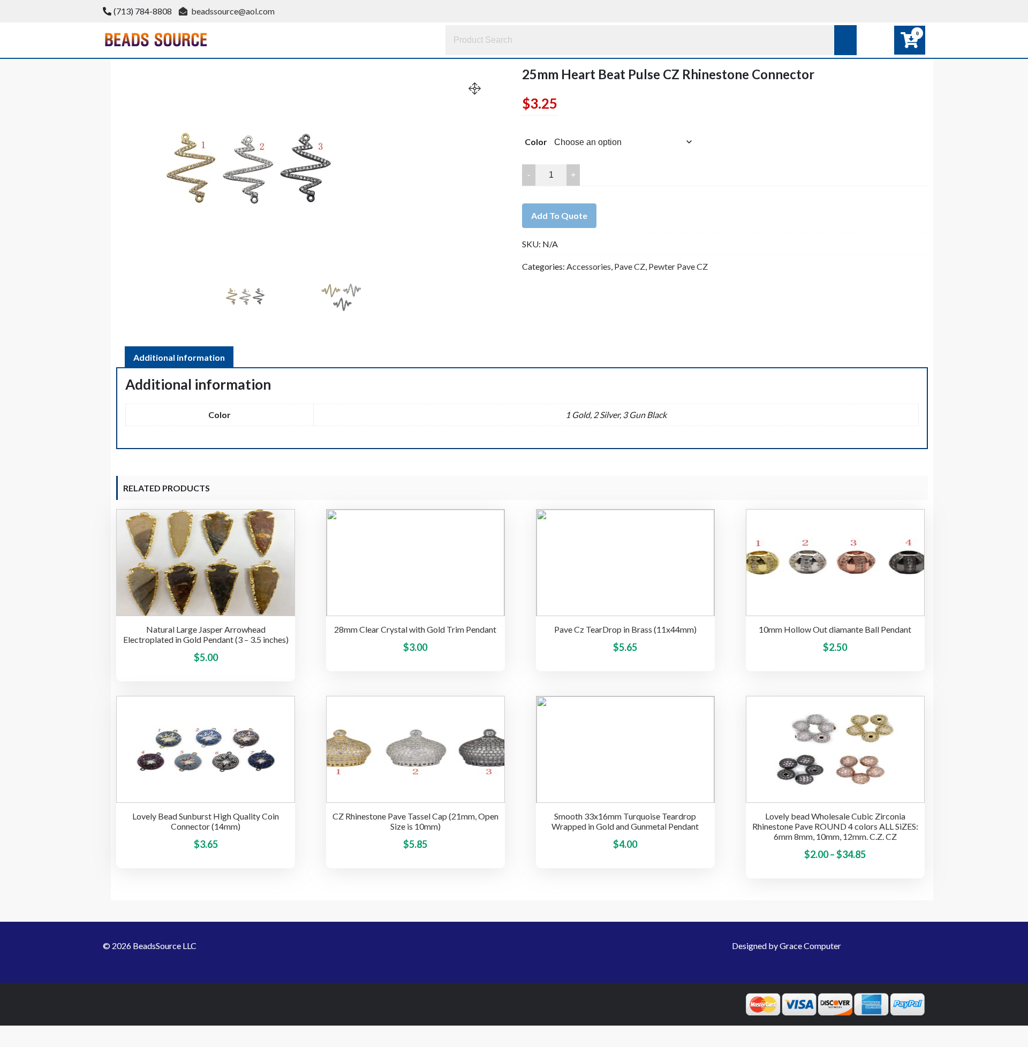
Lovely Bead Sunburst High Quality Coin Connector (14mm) (205, 821)
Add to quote (559, 215)
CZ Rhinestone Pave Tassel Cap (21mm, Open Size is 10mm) (415, 821)
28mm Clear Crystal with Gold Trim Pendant (415, 629)
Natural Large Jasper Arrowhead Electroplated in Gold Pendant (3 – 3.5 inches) (206, 634)
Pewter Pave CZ (678, 266)
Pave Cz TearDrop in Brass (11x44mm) (625, 629)
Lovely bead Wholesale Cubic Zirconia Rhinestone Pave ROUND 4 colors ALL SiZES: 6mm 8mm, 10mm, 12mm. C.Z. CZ (835, 826)
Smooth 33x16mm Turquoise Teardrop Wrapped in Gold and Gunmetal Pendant (625, 821)
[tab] (179, 357)
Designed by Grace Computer (786, 945)
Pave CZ (629, 266)
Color (536, 141)
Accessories (588, 266)
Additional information (179, 357)
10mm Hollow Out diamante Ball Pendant (835, 629)
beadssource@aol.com (232, 11)
